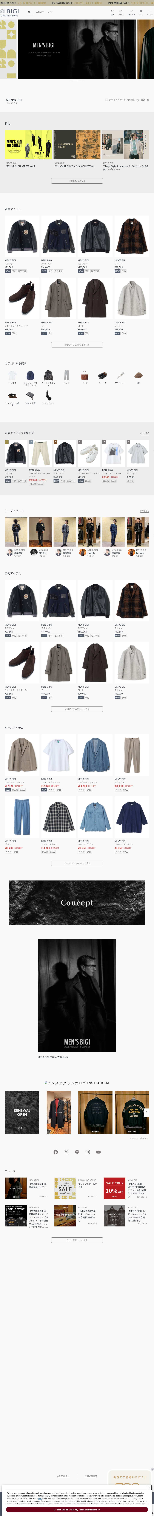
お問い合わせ (91, 1475)
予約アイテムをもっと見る (77, 709)
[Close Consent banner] (149, 1487)
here (40, 1499)
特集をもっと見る (77, 181)
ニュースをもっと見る (77, 1240)
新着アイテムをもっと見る (77, 344)
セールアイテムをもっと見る (77, 863)
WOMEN (40, 12)
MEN (50, 12)
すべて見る (144, 433)
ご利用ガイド (63, 1475)
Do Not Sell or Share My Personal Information (77, 1509)
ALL (30, 12)
